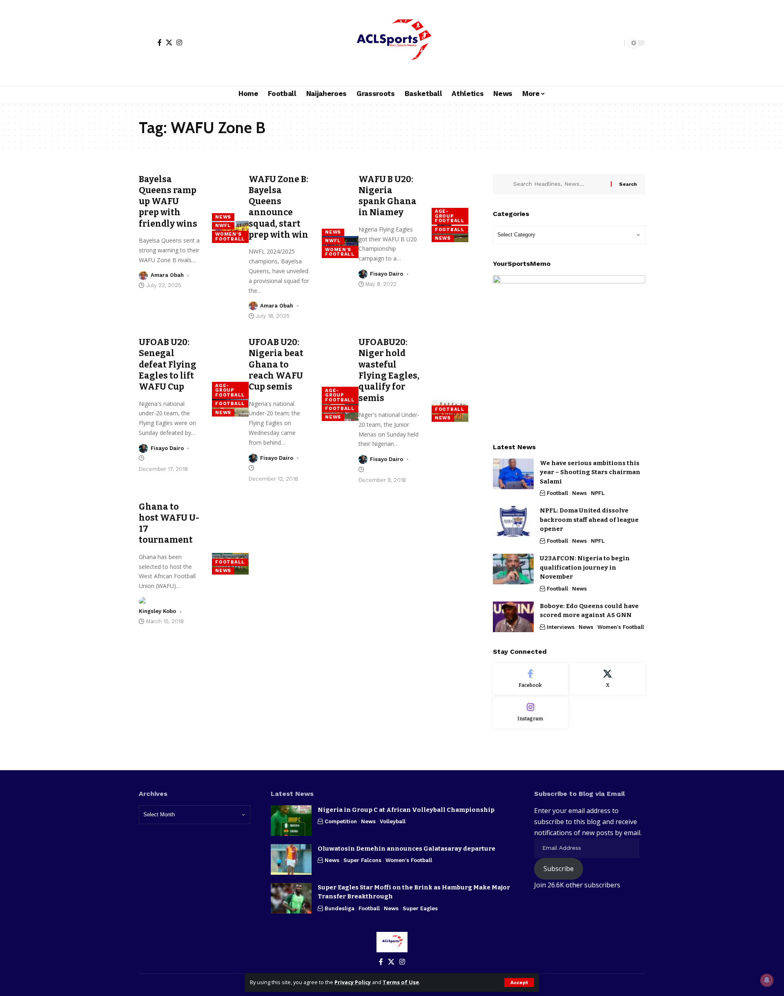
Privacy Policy (352, 982)
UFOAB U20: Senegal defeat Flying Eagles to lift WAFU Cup (167, 364)
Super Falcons (362, 860)
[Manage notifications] (766, 980)
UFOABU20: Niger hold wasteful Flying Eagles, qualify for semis (389, 370)
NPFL (598, 493)
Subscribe (558, 868)
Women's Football (230, 236)
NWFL (223, 225)
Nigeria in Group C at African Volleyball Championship (406, 809)
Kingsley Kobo (157, 611)
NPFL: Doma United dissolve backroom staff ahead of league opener (589, 520)
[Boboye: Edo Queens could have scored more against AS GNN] (513, 617)
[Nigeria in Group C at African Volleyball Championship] (291, 820)
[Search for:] (559, 184)
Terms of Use (401, 982)
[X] (169, 42)
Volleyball (392, 821)
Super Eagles (420, 908)
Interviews (561, 627)
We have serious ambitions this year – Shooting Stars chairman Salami (590, 472)
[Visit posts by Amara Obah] (143, 275)
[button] (519, 982)
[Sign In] (146, 43)
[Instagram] (179, 42)
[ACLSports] (392, 43)
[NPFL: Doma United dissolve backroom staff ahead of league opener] (513, 521)
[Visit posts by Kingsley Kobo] (143, 601)
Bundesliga (339, 908)
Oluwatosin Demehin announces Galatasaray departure (406, 848)
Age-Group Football (450, 215)
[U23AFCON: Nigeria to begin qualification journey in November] (513, 569)
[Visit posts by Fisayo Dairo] (363, 274)
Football (450, 229)
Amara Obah (167, 275)
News (223, 217)
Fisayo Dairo (386, 274)
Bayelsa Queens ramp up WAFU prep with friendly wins (168, 201)
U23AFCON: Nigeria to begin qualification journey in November (585, 567)
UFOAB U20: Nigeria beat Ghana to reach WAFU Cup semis (276, 364)
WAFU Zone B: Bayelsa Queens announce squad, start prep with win (278, 207)
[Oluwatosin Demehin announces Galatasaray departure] (291, 859)
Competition (341, 821)
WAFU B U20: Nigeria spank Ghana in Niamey (387, 196)
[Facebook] (160, 42)
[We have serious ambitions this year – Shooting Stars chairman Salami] (513, 474)
